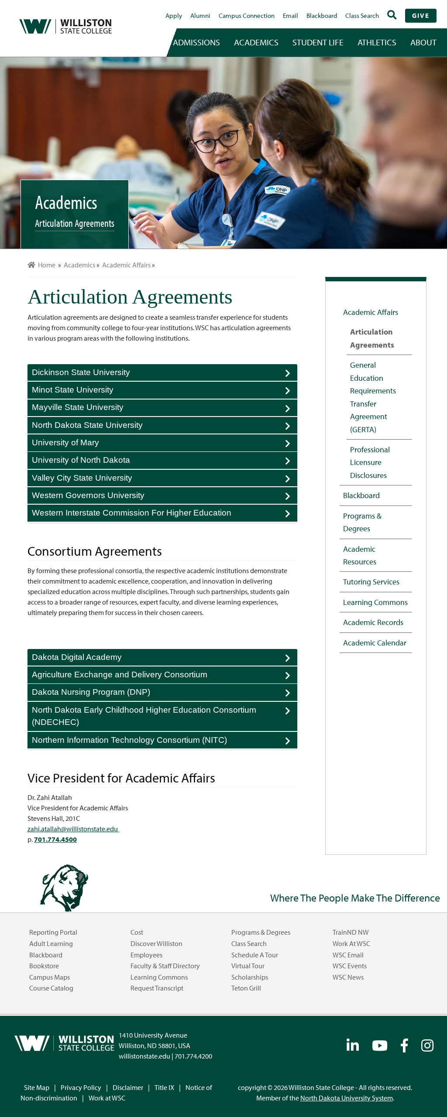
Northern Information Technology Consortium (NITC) (164, 741)
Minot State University (164, 391)
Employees (146, 954)
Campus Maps (49, 977)
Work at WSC (351, 943)
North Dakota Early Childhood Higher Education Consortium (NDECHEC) (164, 716)
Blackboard (321, 15)
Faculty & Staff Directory (165, 965)
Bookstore (44, 965)
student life (318, 42)
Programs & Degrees (362, 521)
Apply (173, 15)
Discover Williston (156, 943)
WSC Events (350, 965)
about (423, 42)
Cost (137, 932)
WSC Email (348, 954)
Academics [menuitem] (79, 264)
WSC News (348, 977)
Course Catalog (51, 988)
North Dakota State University (164, 427)
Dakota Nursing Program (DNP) (164, 693)
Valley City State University (164, 479)
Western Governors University (164, 497)
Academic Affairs (370, 312)
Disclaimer (128, 1087)
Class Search (362, 15)
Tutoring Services (371, 581)
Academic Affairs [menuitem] (126, 264)
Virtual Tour (248, 965)
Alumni (200, 15)
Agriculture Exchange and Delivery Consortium (164, 676)
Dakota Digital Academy (164, 659)
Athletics (377, 42)
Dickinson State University (164, 374)
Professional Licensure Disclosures (370, 462)
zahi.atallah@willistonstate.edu (73, 828)
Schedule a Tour (254, 954)
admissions (196, 42)
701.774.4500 (55, 839)
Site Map (36, 1087)
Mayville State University (164, 409)
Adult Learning (51, 943)
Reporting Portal (53, 932)
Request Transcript (157, 988)
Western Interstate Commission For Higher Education (164, 514)
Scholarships (249, 977)
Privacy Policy (81, 1087)
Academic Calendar (374, 642)
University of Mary (164, 444)
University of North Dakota (164, 461)
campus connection (247, 15)
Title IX (164, 1087)
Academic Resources (359, 555)
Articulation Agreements (372, 337)
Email (290, 15)
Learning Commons (375, 602)
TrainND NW (351, 932)
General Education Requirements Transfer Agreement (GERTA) (373, 396)
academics (256, 42)
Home (45, 264)
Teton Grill (246, 988)
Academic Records (373, 622)
